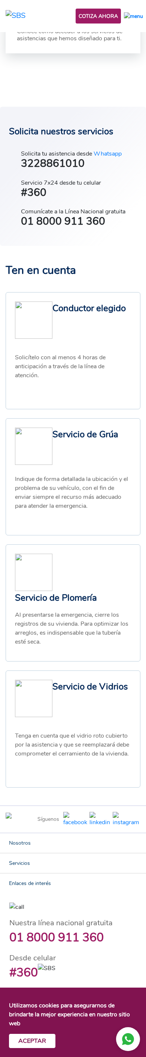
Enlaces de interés (30, 883)
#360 (23, 972)
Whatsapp (108, 154)
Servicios (19, 863)
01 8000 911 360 (56, 937)
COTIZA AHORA (98, 16)
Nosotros (20, 843)
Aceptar (32, 1041)
